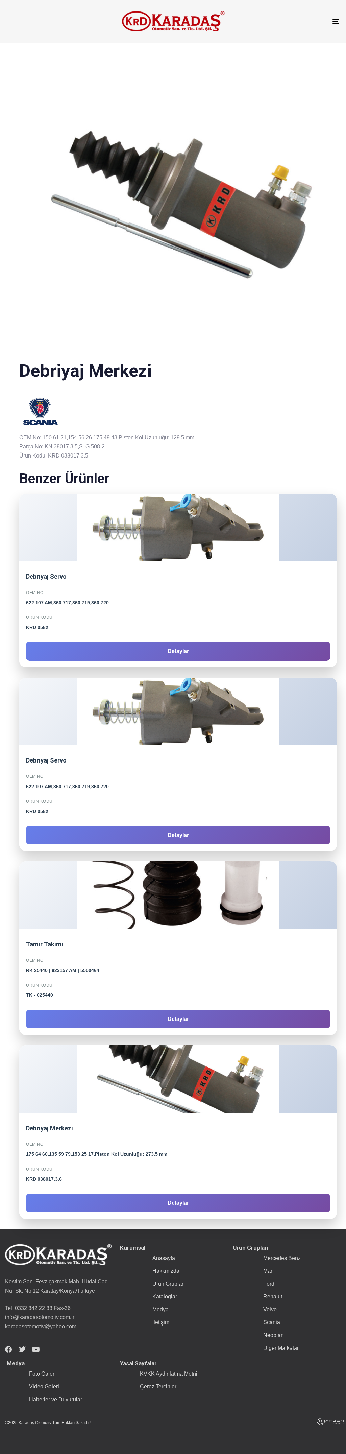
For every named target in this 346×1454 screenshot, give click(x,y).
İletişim (160, 1322)
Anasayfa (163, 1258)
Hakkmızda (165, 1271)
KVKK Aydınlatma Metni (168, 1374)
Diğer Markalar (281, 1348)
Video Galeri (44, 1386)
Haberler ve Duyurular (55, 1399)
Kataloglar (164, 1296)
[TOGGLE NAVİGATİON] (283, 21)
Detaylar (178, 651)
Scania (271, 1322)
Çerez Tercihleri (159, 1386)
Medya (160, 1309)
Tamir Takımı (44, 944)
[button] (175, 1278)
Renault (272, 1296)
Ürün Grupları (168, 1284)
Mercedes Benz (282, 1258)
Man (268, 1271)
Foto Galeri (42, 1374)
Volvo (270, 1309)
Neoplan (273, 1335)
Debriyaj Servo (46, 576)
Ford (268, 1284)
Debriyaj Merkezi (49, 1128)
